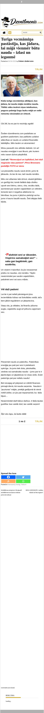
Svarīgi (17, 484)
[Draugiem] (8, 481)
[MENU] (9, 32)
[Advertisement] (22, 228)
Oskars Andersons (26, 61)
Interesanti (11, 484)
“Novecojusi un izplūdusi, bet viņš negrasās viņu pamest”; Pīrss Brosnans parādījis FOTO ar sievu (22, 162)
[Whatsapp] (23, 481)
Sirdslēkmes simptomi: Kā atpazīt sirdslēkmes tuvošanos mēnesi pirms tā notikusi (11, 492)
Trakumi (23, 484)
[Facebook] (8, 477)
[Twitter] (23, 477)
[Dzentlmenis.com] (4, 32)
